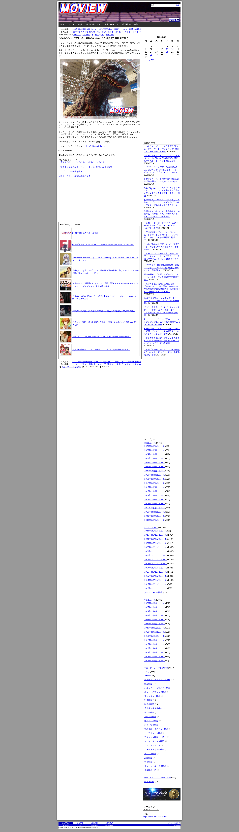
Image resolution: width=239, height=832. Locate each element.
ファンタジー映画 (152, 696)
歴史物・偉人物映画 (153, 708)
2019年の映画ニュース (154, 475)
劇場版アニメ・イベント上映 (157, 680)
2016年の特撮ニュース (154, 644)
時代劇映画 (149, 704)
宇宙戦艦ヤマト (93, 24)
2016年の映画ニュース (154, 487)
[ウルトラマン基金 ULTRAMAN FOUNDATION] (162, 802)
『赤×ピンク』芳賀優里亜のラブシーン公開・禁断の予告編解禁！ (101, 337)
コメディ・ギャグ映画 (154, 749)
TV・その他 (149, 782)
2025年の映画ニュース (154, 450)
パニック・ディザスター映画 (157, 688)
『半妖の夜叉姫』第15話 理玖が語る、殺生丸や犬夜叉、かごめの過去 (103, 311)
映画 (62, 24)
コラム (147, 672)
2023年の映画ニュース (154, 458)
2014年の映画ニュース (154, 495)
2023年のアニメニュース (155, 543)
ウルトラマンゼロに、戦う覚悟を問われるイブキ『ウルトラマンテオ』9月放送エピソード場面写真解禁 (162, 149)
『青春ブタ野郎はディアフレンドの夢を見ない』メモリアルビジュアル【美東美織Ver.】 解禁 (162, 352)
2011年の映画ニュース (154, 508)
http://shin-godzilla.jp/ (95, 146)
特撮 (80, 24)
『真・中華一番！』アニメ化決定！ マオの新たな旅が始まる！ (101, 349)
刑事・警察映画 (151, 725)
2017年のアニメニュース (155, 568)
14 (172, 49)
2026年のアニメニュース (155, 531)
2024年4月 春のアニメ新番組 (85, 233)
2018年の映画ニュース (154, 479)
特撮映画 (148, 684)
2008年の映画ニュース (154, 520)
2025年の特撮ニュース (154, 607)
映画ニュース (150, 443)
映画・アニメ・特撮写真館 (71, 367)
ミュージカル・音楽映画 (155, 766)
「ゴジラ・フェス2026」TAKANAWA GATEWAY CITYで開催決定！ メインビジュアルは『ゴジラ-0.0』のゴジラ (161, 169)
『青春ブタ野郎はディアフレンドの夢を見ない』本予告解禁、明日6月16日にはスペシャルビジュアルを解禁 (162, 340)
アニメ (71, 24)
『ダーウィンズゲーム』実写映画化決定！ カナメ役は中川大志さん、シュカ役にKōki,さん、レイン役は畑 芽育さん (162, 256)
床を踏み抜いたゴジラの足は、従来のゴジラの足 (82, 162)
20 (167, 52)
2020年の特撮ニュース (154, 628)
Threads (86, 35)
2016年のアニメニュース (155, 572)
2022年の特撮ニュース (154, 620)
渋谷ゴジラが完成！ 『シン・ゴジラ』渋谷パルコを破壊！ (87, 167)
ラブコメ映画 (150, 754)
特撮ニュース (150, 600)
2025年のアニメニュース (155, 535)
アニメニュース (151, 527)
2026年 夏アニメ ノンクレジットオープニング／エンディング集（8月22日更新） (161, 300)
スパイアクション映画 (154, 741)
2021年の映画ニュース (154, 467)
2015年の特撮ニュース (154, 648)
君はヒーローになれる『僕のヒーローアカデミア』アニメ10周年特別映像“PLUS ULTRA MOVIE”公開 (162, 322)
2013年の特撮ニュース (154, 657)
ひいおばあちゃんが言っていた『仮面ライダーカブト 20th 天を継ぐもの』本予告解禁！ (162, 246)
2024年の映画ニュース (154, 454)
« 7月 (151, 60)
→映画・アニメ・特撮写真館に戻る (74, 176)
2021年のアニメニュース (155, 551)
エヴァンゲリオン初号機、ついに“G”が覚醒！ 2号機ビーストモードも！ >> (106, 32)
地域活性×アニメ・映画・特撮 (157, 777)
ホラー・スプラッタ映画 (155, 692)
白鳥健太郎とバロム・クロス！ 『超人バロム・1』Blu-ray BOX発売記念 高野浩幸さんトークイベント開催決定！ (162, 158)
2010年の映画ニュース (154, 512)
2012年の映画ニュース (154, 504)
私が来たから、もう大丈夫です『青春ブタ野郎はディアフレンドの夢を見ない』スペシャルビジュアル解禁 (162, 331)
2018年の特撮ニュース (154, 636)
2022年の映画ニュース (154, 462)
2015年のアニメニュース (155, 576)
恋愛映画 (148, 758)
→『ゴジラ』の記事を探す (70, 171)
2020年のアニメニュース (155, 555)
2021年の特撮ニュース (154, 624)
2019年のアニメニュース (155, 559)
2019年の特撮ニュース (154, 632)
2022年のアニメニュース (155, 547)
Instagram (99, 35)
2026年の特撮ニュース (154, 603)
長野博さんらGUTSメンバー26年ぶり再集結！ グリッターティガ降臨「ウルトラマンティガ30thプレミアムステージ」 (162, 202)
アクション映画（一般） (155, 737)
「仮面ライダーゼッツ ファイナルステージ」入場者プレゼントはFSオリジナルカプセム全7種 (161, 225)
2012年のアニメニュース (155, 588)
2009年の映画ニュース (154, 516)
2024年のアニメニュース (155, 539)
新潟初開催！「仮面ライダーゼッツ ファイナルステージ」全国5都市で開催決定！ (161, 277)
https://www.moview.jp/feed (155, 816)
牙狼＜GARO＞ (111, 24)
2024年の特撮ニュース (154, 611)
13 (167, 49)
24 (151, 55)
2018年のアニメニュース (155, 564)
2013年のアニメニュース (155, 584)
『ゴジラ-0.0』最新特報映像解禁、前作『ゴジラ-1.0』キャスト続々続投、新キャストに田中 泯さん (161, 267)
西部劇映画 (149, 712)
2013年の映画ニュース (154, 499)
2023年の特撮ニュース (154, 615)
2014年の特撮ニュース (154, 652)
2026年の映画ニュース (154, 446)
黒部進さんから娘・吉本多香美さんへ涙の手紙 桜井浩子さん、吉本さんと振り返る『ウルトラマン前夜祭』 (162, 214)
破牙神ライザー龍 (130, 24)
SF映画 (147, 675)
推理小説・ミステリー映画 (156, 729)
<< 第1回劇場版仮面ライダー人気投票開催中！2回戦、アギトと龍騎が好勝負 (106, 29)
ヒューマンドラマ (152, 745)
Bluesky (77, 35)
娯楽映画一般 (150, 770)
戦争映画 (148, 700)
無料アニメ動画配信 (153, 592)
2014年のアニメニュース (155, 580)
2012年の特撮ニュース (154, 661)
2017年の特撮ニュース (154, 640)
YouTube (110, 35)
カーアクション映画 (153, 733)
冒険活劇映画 (150, 717)
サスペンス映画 (151, 721)
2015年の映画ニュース (154, 491)
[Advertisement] (79, 195)
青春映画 (148, 762)
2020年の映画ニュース (154, 471)
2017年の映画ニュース (154, 483)
